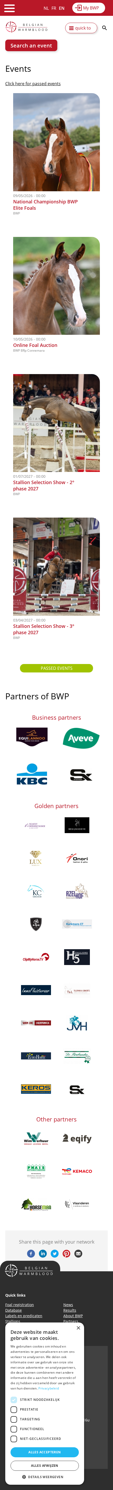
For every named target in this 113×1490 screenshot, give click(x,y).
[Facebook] (31, 1256)
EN (62, 8)
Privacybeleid (48, 1388)
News (68, 1304)
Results (69, 1310)
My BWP (91, 8)
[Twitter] (55, 1256)
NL (46, 8)
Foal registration (19, 1304)
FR (54, 8)
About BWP (73, 1315)
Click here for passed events (33, 84)
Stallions (12, 1321)
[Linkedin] (43, 1256)
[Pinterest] (66, 1256)
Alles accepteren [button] (44, 1452)
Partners (70, 1321)
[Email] (78, 1256)
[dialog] (44, 1403)
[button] (45, 1476)
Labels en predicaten (23, 1315)
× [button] (78, 1328)
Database (13, 1310)
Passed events (57, 668)
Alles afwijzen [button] (44, 1465)
